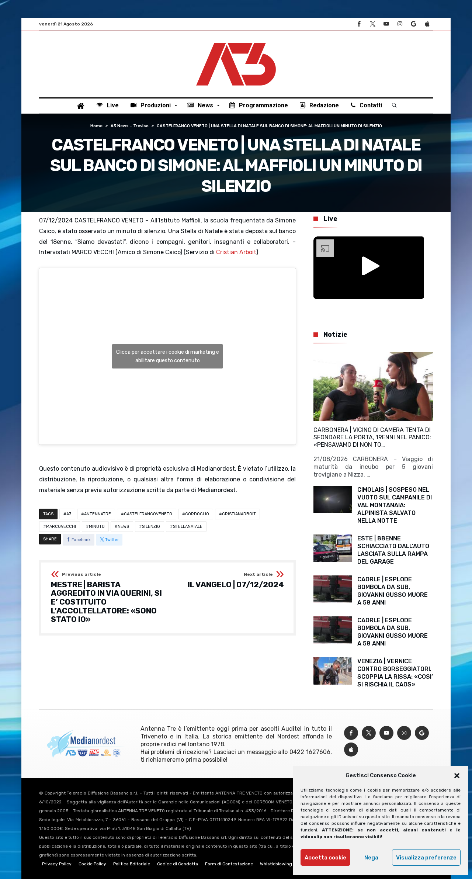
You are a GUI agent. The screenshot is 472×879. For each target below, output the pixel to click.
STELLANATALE (187, 526)
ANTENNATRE (97, 514)
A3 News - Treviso (130, 126)
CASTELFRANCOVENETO (148, 514)
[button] (457, 775)
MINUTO (97, 526)
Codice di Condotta (177, 863)
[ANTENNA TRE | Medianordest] (236, 42)
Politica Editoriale (131, 863)
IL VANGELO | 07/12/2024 (236, 580)
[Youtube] (386, 24)
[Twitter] (372, 24)
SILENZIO (151, 526)
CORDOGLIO (197, 514)
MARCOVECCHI (61, 526)
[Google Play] (413, 24)
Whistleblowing (276, 863)
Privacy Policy (57, 863)
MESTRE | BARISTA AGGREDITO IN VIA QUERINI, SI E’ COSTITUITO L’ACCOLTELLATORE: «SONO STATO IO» (106, 598)
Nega (371, 857)
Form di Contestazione (229, 863)
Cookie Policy (92, 863)
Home (96, 126)
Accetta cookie (325, 857)
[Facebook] (359, 24)
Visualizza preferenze (426, 857)
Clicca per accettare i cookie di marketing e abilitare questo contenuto (167, 356)
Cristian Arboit (236, 252)
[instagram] (400, 24)
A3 (68, 514)
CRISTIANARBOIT (239, 514)
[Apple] (427, 24)
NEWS (123, 526)
